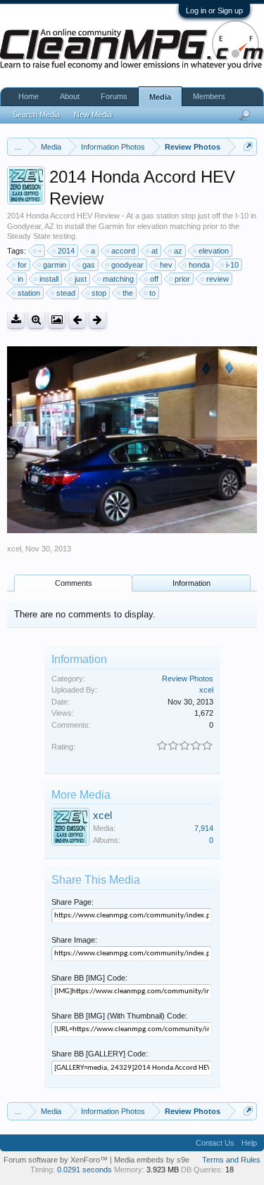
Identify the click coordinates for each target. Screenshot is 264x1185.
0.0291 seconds (84, 1169)
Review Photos (187, 678)
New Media (93, 114)
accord (123, 251)
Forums (114, 96)
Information (191, 583)
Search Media (36, 114)
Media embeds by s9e (151, 1159)
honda (199, 265)
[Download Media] (16, 320)
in (20, 279)
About (70, 96)
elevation (214, 251)
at (154, 251)
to (152, 293)
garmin (54, 265)
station (29, 293)
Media (160, 97)
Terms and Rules (231, 1159)
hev (166, 265)
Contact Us (215, 1143)
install (48, 279)
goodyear (127, 265)
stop (99, 293)
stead (65, 293)
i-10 (232, 265)
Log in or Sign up (214, 10)
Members (209, 96)
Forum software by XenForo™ (57, 1159)
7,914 (203, 828)
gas (88, 265)
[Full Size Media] (36, 320)
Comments (73, 583)
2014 (66, 251)
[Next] (97, 320)
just (81, 279)
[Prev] (77, 320)
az (178, 251)
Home (28, 96)
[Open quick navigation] (248, 146)
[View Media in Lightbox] (56, 320)
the (127, 293)
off (154, 279)
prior (182, 279)
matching (118, 279)
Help (249, 1143)
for (22, 265)
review (217, 279)
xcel (14, 548)
